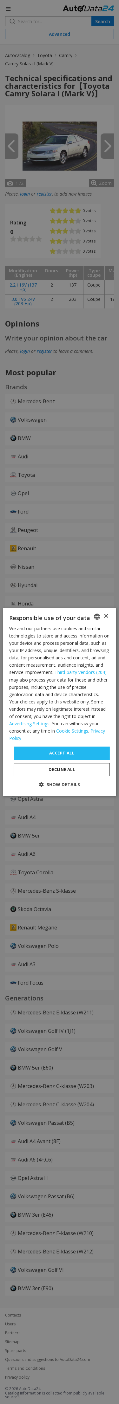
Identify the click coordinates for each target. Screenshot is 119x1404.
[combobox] (97, 616)
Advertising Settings (29, 724)
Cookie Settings (72, 731)
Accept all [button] (61, 753)
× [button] (105, 616)
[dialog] (59, 702)
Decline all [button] (62, 769)
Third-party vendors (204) (81, 673)
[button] (59, 784)
